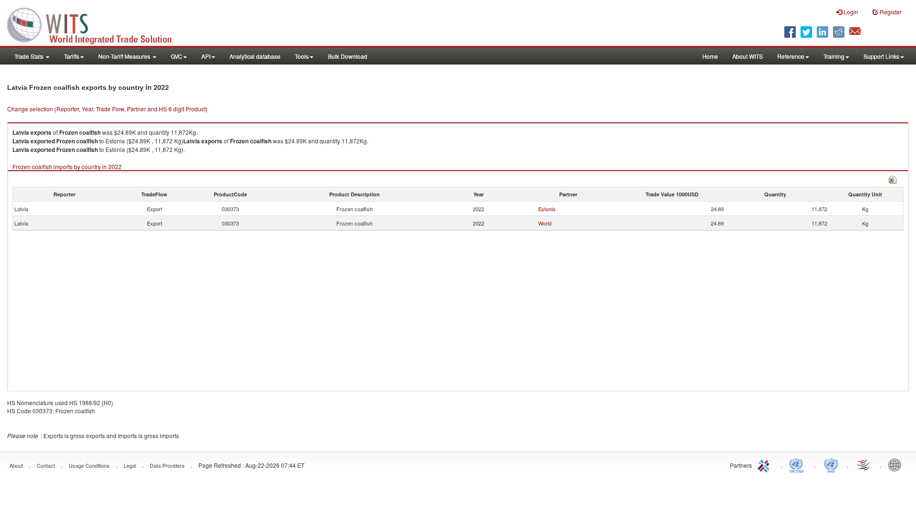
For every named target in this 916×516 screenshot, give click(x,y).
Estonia (546, 209)
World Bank (896, 464)
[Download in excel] (892, 178)
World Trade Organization (864, 464)
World (545, 223)
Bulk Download (347, 56)
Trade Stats (29, 56)
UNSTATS (831, 464)
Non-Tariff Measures (125, 56)
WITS (95, 24)
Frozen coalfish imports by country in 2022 (67, 166)
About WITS (747, 56)
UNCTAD (798, 464)
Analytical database (255, 56)
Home (710, 56)
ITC (765, 464)
